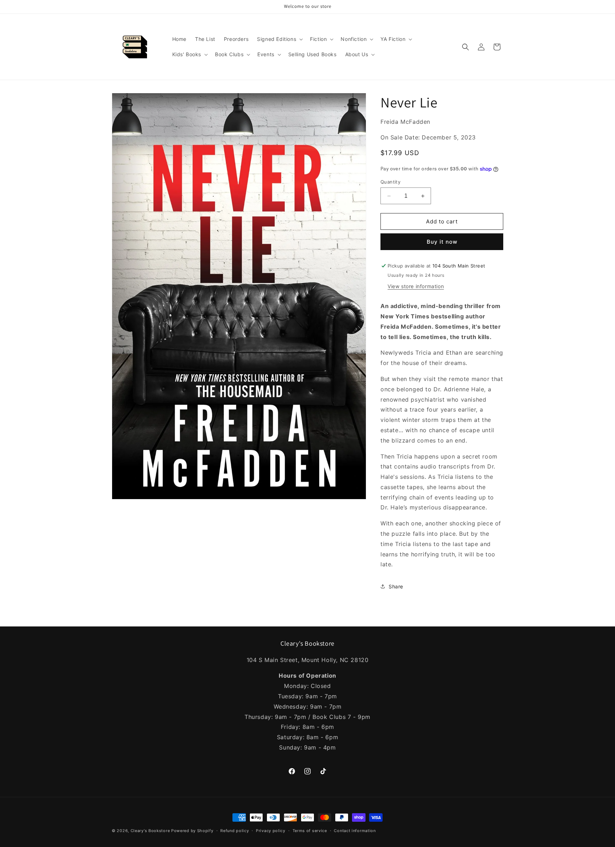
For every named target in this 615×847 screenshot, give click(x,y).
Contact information (354, 830)
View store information (416, 286)
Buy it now (442, 241)
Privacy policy (270, 830)
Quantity (390, 182)
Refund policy (234, 830)
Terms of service (310, 830)
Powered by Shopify (192, 830)
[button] (279, 39)
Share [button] (396, 586)
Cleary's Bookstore (150, 830)
